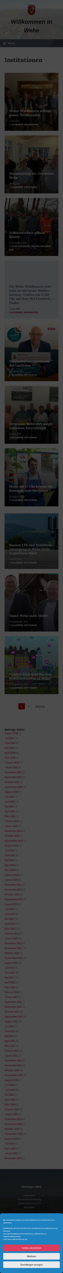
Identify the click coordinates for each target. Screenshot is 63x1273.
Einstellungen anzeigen (31, 1264)
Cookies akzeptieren (31, 1247)
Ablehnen (31, 1256)
